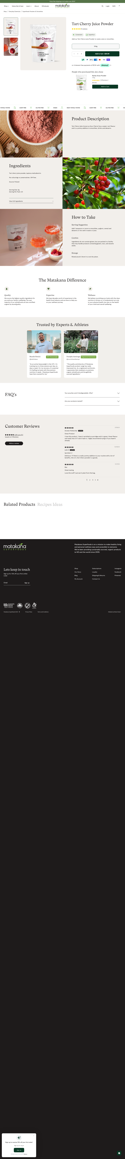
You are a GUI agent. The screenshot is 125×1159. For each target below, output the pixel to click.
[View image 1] (11, 26)
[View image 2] (11, 47)
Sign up (27, 583)
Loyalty (94, 572)
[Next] (119, 510)
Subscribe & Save (17, 6)
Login (107, 6)
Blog (75, 575)
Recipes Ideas (49, 504)
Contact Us (96, 579)
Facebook (118, 572)
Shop (5, 11)
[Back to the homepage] (62, 6)
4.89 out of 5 (18, 435)
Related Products (19, 504)
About (36, 6)
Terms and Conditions (43, 611)
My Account (78, 579)
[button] (76, 29)
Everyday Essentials (14, 11)
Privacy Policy (28, 611)
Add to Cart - (102, 54)
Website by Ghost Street (114, 611)
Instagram (118, 568)
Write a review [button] (14, 443)
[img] (69, 428)
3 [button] (92, 480)
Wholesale (45, 6)
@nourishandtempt (73, 359)
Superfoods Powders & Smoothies (33, 11)
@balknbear (34, 359)
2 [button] (89, 480)
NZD (113, 6)
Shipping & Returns (98, 575)
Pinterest (118, 575)
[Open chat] (119, 1153)
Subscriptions (96, 568)
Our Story (77, 572)
